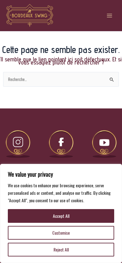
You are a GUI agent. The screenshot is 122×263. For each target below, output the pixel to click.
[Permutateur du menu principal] (110, 15)
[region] (61, 213)
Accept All (61, 216)
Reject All (61, 249)
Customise (61, 232)
